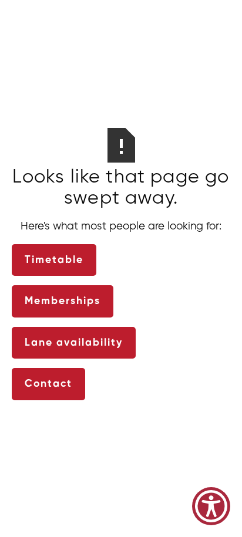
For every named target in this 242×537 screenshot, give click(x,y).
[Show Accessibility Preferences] (211, 506)
